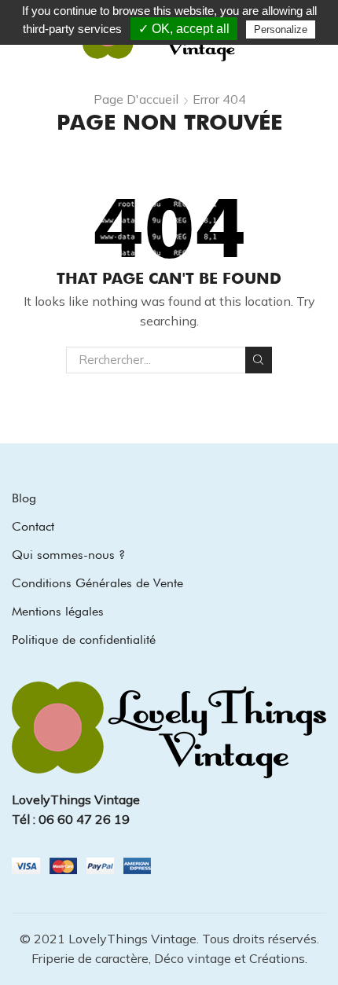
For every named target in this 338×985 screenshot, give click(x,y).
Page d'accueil (136, 99)
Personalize (280, 29)
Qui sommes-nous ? (68, 554)
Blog (24, 498)
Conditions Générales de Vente (97, 582)
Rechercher (258, 360)
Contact (33, 526)
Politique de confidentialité (84, 639)
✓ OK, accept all (184, 28)
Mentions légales (58, 611)
